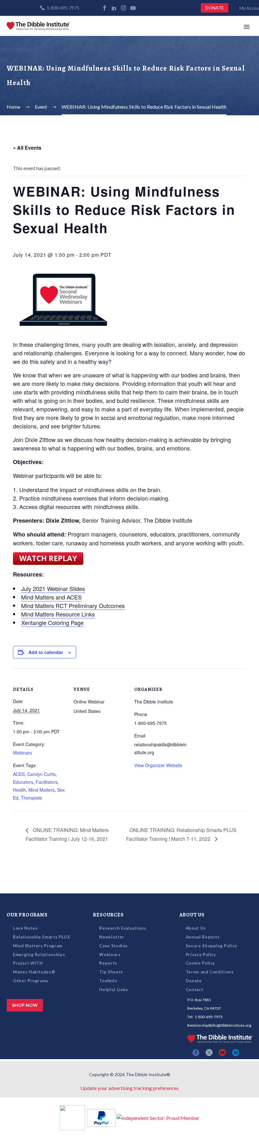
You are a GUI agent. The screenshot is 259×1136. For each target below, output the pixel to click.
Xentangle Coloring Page (52, 622)
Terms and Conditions (210, 971)
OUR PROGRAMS (27, 914)
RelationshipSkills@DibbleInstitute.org (219, 1025)
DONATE (214, 7)
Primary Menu (246, 27)
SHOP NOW (25, 1005)
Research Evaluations (122, 928)
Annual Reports (203, 936)
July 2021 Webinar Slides (53, 588)
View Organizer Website (158, 765)
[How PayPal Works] (101, 1117)
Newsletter (111, 936)
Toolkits (108, 980)
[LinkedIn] (114, 7)
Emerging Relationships (39, 954)
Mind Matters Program (38, 945)
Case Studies (113, 945)
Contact (194, 989)
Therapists (31, 798)
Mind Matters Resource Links (58, 614)
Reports (108, 963)
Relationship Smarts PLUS (41, 936)
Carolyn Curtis (41, 774)
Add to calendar (45, 652)
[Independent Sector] (158, 1117)
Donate (194, 980)
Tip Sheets (111, 971)
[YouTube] (133, 7)
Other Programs (30, 980)
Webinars (22, 752)
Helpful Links (113, 989)
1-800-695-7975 (63, 7)
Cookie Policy (200, 963)
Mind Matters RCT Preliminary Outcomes (73, 605)
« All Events (27, 147)
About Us (196, 928)
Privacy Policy (201, 954)
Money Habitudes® (34, 971)
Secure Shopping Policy (211, 945)
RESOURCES (108, 914)
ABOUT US (192, 914)
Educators (23, 782)
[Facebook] (104, 7)
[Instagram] (123, 7)
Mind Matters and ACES (51, 597)
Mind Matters (41, 790)
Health (19, 790)
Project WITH (28, 963)
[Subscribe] (142, 7)
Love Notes (25, 928)
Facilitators (46, 782)
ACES (19, 774)
